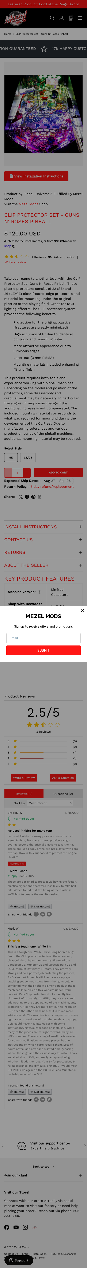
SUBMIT (43, 650)
